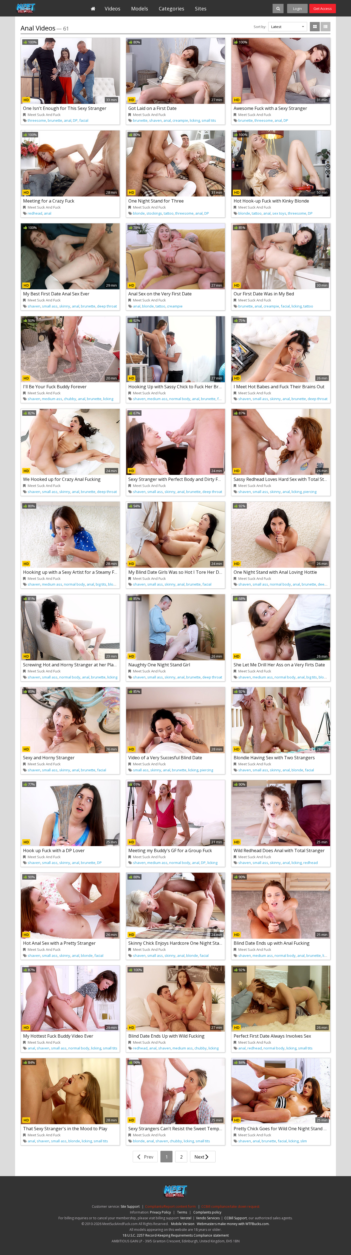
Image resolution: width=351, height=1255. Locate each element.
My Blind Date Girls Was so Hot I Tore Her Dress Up (181, 572)
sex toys (279, 213)
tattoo (169, 213)
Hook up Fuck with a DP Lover (54, 850)
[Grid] (315, 26)
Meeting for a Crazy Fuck (48, 201)
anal (67, 120)
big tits (101, 584)
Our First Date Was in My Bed (264, 294)
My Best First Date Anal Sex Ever (56, 294)
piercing (309, 491)
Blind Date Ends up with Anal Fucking (272, 943)
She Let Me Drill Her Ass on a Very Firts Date (279, 665)
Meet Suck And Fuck (44, 114)
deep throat (107, 306)
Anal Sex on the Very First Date (160, 294)
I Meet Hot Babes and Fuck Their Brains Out (279, 387)
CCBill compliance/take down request (230, 1206)
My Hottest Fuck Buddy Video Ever (58, 1036)
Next (199, 1157)
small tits (209, 120)
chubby (70, 398)
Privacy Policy (160, 1212)
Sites (200, 8)
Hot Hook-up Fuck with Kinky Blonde (271, 201)
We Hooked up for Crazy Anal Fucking (62, 479)
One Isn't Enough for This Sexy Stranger (64, 108)
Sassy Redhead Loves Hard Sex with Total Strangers (287, 479)
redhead (35, 213)
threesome (37, 120)
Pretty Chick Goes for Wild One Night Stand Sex (282, 1129)
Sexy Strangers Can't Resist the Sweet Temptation (179, 1129)
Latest (276, 26)
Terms (182, 1212)
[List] (325, 26)
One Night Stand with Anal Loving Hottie (275, 572)
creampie (180, 120)
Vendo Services (208, 1218)
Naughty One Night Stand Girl (159, 665)
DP (75, 120)
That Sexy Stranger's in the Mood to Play (65, 1129)
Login (297, 8)
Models (139, 8)
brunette (55, 120)
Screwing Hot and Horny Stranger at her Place (70, 665)
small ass (50, 306)
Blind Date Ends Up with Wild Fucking (166, 1036)
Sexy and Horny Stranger (49, 758)
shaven (155, 120)
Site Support (130, 1206)
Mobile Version (182, 1223)
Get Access (322, 8)
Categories (171, 8)
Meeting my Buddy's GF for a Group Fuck (170, 850)
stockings (154, 213)
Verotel (185, 1218)
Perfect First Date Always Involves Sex (272, 1036)
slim (303, 1140)
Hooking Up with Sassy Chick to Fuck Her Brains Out (182, 387)
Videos (112, 8)
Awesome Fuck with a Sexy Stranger (270, 108)
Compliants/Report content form (170, 1206)
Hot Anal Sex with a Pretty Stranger (59, 943)
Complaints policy (207, 1212)
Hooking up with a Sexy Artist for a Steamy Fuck (72, 572)
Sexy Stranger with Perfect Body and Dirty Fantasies (181, 479)
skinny (64, 306)
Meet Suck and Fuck (40, 8)
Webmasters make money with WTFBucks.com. (233, 1223)
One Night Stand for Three (156, 201)
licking (195, 120)
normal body (179, 398)
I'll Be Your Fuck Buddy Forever (55, 387)
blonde (139, 213)
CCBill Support (235, 1218)
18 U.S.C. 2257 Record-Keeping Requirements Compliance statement (176, 1235)
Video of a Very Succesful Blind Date (165, 758)
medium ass (52, 398)
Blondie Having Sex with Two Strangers (274, 758)
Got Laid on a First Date (152, 108)
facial (83, 120)
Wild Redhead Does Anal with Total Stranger (279, 850)
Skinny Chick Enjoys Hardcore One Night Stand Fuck (181, 943)
